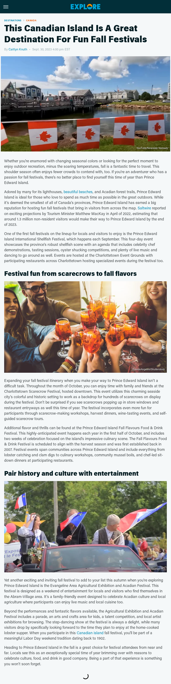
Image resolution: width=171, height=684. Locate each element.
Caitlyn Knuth (18, 49)
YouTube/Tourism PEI (152, 569)
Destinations (12, 20)
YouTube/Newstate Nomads (152, 148)
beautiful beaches (78, 191)
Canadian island (90, 632)
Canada (31, 20)
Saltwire (144, 207)
